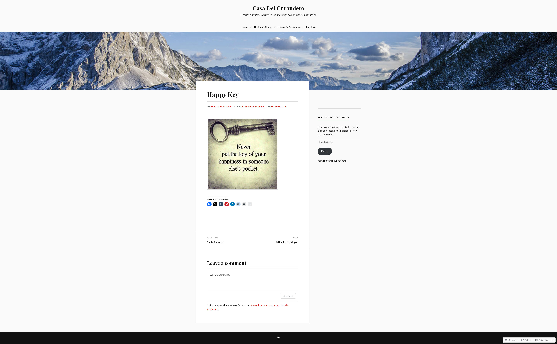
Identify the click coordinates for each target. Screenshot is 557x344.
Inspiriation (278, 106)
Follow (324, 151)
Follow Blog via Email (334, 117)
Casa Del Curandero (278, 8)
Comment (288, 296)
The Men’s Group (263, 26)
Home (244, 26)
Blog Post (311, 26)
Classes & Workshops (289, 26)
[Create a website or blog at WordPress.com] (278, 338)
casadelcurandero (252, 106)
